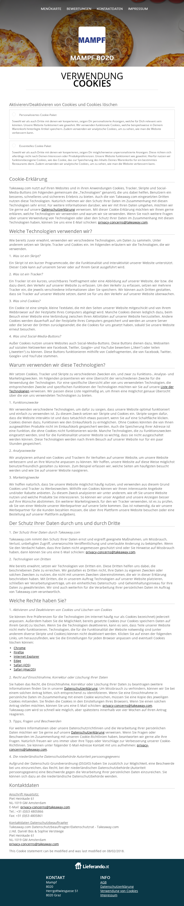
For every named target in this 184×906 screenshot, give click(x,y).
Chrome (20, 648)
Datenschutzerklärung (58, 209)
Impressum (138, 8)
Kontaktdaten (110, 8)
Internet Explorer (26, 656)
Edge (17, 661)
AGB (103, 882)
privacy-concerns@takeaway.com (123, 222)
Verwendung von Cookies (119, 891)
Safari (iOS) (22, 665)
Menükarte (51, 8)
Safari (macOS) (25, 669)
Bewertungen (79, 8)
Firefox (19, 652)
